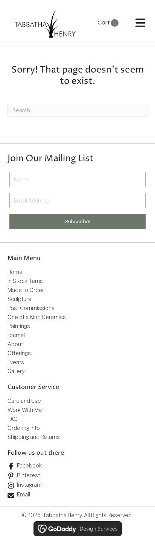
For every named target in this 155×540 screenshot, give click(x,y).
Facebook (29, 465)
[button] (77, 221)
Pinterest (28, 475)
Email (23, 494)
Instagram (29, 484)
